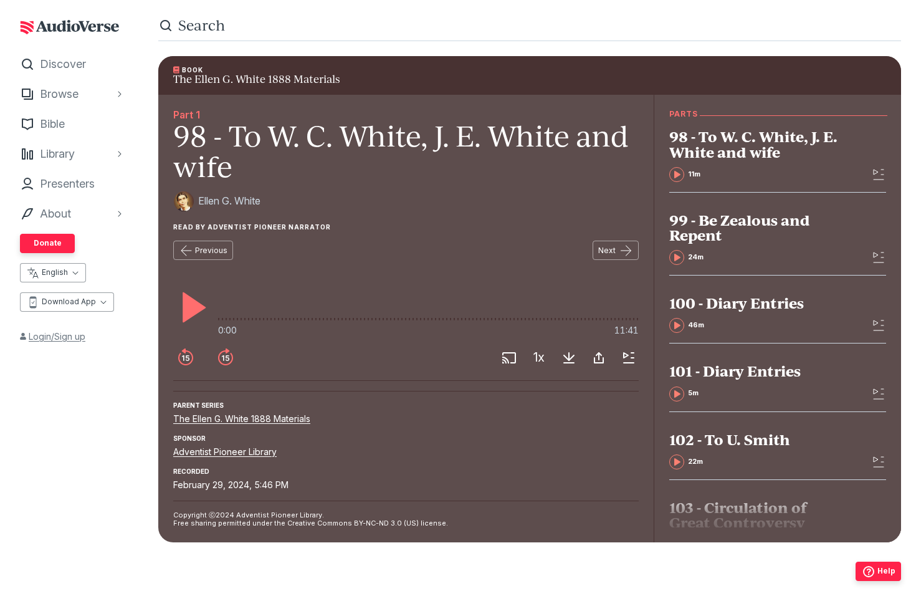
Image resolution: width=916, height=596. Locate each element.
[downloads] (569, 358)
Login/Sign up (57, 336)
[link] (758, 155)
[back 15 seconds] (185, 357)
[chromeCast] (509, 358)
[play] (190, 307)
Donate (48, 243)
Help (886, 570)
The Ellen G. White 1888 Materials (241, 418)
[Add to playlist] (629, 358)
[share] (599, 358)
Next (607, 250)
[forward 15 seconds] (225, 357)
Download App (69, 301)
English (55, 272)
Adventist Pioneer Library (225, 451)
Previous (211, 250)
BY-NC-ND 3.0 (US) (386, 523)
